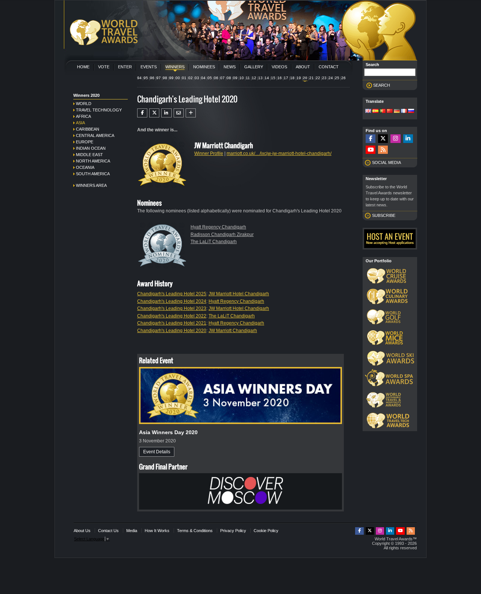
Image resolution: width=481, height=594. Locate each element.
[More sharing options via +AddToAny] (190, 113)
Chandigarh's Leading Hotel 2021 (171, 323)
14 (267, 78)
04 (203, 78)
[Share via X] (154, 113)
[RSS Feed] (383, 150)
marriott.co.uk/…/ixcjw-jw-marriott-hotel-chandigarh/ (279, 153)
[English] (368, 111)
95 (146, 78)
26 (343, 78)
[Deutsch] (397, 111)
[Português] (383, 111)
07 (222, 78)
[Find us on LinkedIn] (408, 138)
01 (184, 78)
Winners (175, 67)
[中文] (390, 111)
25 (337, 78)
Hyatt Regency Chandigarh (218, 227)
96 (152, 78)
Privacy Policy (233, 530)
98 (165, 78)
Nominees (204, 67)
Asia (80, 122)
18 (292, 78)
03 (197, 78)
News (230, 67)
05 (209, 78)
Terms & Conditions (195, 530)
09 (235, 78)
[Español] (375, 111)
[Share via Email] (178, 113)
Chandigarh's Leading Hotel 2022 (171, 316)
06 (216, 78)
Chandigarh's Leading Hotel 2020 (171, 330)
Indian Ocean (91, 148)
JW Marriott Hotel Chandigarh (239, 293)
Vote (103, 67)
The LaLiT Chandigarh (214, 241)
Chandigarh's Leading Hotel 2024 (171, 301)
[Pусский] (411, 111)
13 (260, 78)
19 (298, 78)
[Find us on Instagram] (395, 138)
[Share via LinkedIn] (166, 113)
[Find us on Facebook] (370, 138)
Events (149, 67)
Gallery (253, 67)
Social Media (386, 162)
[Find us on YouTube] (370, 150)
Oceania (85, 167)
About (303, 67)
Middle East (89, 154)
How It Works (157, 530)
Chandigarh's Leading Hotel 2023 (171, 308)
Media (131, 530)
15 (273, 78)
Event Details (156, 451)
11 (248, 78)
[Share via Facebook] (142, 113)
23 (324, 78)
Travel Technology (99, 110)
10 (241, 78)
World (83, 103)
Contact (329, 67)
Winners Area (91, 185)
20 (305, 78)
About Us (82, 530)
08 (229, 78)
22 (318, 78)
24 (330, 78)
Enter (125, 67)
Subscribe (383, 215)
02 (190, 78)
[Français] (404, 111)
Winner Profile (208, 153)
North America (93, 161)
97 (158, 78)
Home (83, 67)
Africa (83, 116)
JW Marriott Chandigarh (233, 330)
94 (139, 78)
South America (93, 173)
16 (279, 78)
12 (254, 78)
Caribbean (87, 129)
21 (311, 78)
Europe (84, 142)
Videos (279, 67)
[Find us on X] (383, 138)
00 (177, 78)
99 (171, 78)
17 (286, 78)
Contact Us (108, 530)
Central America (95, 135)
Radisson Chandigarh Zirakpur (222, 234)
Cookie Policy (266, 530)
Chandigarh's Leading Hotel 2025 (171, 293)
